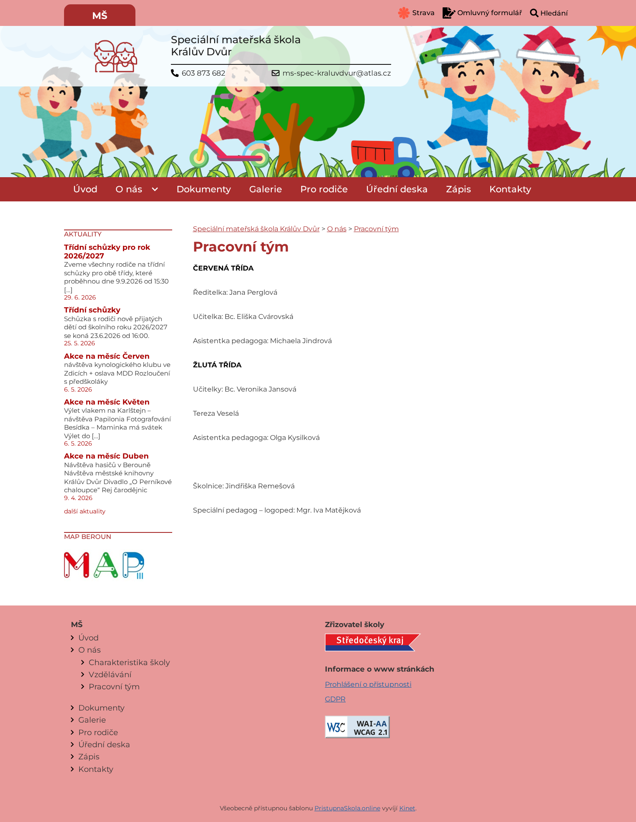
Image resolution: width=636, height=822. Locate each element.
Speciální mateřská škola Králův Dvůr (256, 229)
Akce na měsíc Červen (107, 356)
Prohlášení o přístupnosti (368, 684)
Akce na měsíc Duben (106, 456)
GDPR (335, 699)
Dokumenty (204, 189)
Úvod (85, 189)
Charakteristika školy (129, 662)
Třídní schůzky (92, 310)
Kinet (407, 808)
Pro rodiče (324, 189)
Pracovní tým (376, 229)
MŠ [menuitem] (99, 16)
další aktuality (85, 511)
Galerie (265, 189)
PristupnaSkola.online (347, 808)
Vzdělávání (110, 674)
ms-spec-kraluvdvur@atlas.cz (337, 73)
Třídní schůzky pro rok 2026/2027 (107, 251)
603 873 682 (203, 73)
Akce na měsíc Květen (107, 402)
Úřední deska (397, 189)
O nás (129, 189)
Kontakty (510, 189)
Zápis (458, 189)
